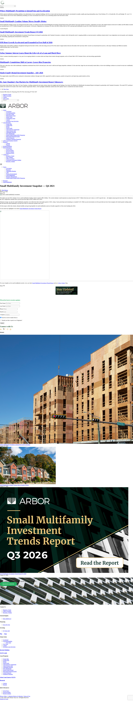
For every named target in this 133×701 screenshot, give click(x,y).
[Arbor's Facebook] (5, 329)
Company (2, 314)
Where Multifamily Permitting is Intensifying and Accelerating (25, 11)
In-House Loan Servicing (12, 121)
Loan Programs (7, 122)
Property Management (11, 176)
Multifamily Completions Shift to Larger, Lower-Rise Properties (25, 62)
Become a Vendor (10, 161)
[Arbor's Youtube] (11, 329)
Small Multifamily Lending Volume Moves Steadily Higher (23, 21)
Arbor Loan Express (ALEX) (10, 140)
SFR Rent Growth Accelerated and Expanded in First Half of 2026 (26, 42)
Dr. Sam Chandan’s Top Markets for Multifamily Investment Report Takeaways (31, 82)
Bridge (7, 126)
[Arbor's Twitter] (3, 329)
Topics (4, 167)
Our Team (5, 644)
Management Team (10, 115)
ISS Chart (8, 642)
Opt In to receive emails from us (9, 317)
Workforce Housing (8, 674)
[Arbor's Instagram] (8, 329)
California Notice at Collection (15, 696)
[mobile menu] (1, 164)
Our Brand (8, 111)
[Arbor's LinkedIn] (1, 329)
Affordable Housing (11, 132)
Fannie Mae (9, 124)
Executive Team (10, 114)
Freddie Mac (9, 125)
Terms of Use (27, 696)
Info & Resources (7, 147)
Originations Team (10, 118)
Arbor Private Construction (12, 129)
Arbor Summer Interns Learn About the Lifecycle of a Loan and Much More (30, 53)
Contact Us (6, 154)
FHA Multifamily (10, 133)
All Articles (9, 168)
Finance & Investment (11, 174)
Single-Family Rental (8, 670)
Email (1, 311)
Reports (8, 145)
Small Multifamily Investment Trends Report (30, 208)
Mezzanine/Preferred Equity (13, 136)
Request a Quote (7, 94)
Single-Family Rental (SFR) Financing (15, 135)
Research (5, 142)
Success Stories (10, 150)
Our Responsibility (10, 113)
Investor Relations (7, 146)
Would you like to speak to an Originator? (12, 320)
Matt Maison (5, 190)
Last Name (2, 306)
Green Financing (10, 138)
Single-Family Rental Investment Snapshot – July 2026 (21, 73)
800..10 (7, 618)
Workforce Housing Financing (13, 139)
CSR (7, 172)
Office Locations (7, 96)
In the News (9, 149)
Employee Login (4, 699)
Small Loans (9, 128)
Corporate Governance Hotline (13, 160)
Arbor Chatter (61, 283)
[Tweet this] (4, 193)
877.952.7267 (6, 631)
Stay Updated (9, 157)
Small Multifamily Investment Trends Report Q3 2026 (21, 32)
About (4, 110)
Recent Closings (10, 151)
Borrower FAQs (10, 153)
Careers (5, 97)
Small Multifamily (7, 182)
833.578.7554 (6, 624)
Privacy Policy (3, 696)
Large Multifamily (10, 175)
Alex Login (6, 98)
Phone (1, 309)
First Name (2, 303)
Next (7, 89)
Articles (8, 143)
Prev (5, 89)
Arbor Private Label (11, 131)
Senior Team (9, 117)
